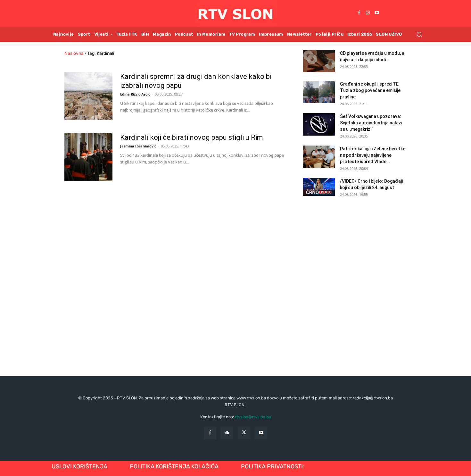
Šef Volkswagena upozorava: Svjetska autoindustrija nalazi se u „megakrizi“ (371, 123)
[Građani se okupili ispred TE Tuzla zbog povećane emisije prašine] (319, 92)
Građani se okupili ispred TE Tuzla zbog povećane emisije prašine (370, 90)
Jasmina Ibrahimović (138, 146)
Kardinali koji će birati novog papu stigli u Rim (191, 137)
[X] (244, 433)
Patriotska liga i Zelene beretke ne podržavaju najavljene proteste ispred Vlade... (372, 155)
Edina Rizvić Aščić (135, 94)
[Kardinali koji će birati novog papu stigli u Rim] (88, 157)
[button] (418, 34)
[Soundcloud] (227, 433)
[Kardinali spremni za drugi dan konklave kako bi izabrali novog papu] (88, 96)
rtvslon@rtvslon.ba (253, 416)
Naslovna (74, 53)
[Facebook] (358, 13)
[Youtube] (376, 13)
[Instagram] (367, 13)
